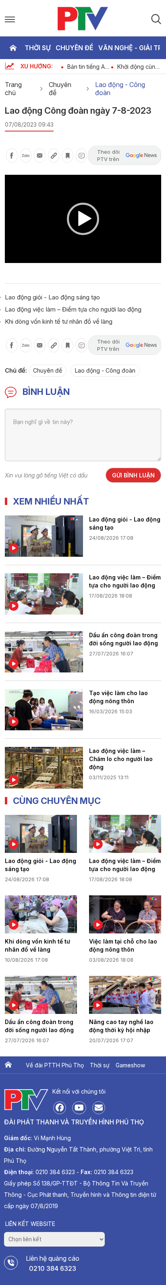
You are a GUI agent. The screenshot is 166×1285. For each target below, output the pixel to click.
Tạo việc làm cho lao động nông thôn (118, 696)
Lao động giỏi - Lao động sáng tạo (52, 297)
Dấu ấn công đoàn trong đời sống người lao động (123, 639)
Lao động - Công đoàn (120, 89)
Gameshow (130, 1065)
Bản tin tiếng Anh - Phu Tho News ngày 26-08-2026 (89, 66)
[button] (83, 219)
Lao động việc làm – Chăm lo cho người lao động (121, 758)
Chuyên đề (74, 48)
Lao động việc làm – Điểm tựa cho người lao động (73, 309)
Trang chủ (13, 48)
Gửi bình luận (133, 475)
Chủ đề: (16, 370)
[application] (83, 219)
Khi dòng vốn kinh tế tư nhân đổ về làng (58, 321)
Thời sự (38, 48)
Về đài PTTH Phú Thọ (55, 1065)
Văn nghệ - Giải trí (131, 48)
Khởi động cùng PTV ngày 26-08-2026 (138, 66)
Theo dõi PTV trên (108, 155)
